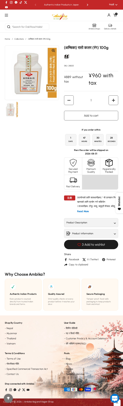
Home (7, 39)
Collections (19, 39)
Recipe (68, 369)
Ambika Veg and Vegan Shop (38, 401)
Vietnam (10, 343)
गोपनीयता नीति (12, 363)
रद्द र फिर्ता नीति (71, 333)
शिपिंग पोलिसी (70, 328)
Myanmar (11, 333)
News (68, 363)
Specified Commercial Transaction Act (26, 369)
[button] (115, 15)
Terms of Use (12, 358)
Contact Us (12, 374)
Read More (83, 211)
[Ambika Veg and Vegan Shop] (61, 15)
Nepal (9, 328)
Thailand (10, 338)
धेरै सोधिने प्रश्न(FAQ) (75, 343)
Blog (67, 358)
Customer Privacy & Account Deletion (85, 338)
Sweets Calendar (74, 374)
